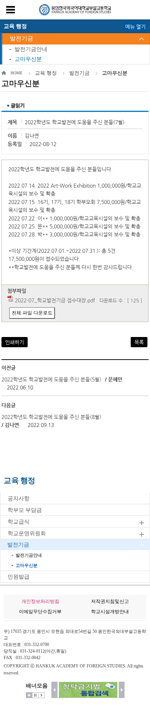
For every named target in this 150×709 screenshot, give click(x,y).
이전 (54, 690)
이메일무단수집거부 (40, 611)
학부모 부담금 (25, 510)
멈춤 (35, 695)
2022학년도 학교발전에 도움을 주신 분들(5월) (51, 379)
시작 (41, 695)
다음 (122, 690)
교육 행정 (46, 73)
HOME (17, 73)
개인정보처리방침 (40, 601)
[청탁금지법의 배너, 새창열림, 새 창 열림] (88, 690)
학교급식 (18, 522)
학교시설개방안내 (110, 611)
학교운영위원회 (27, 533)
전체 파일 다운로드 (32, 313)
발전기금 (21, 38)
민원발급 (18, 577)
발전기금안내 (31, 49)
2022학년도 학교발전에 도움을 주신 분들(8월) (51, 417)
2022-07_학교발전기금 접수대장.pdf (55, 300)
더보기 (29, 695)
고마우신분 (28, 59)
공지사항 (18, 498)
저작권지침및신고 (110, 601)
